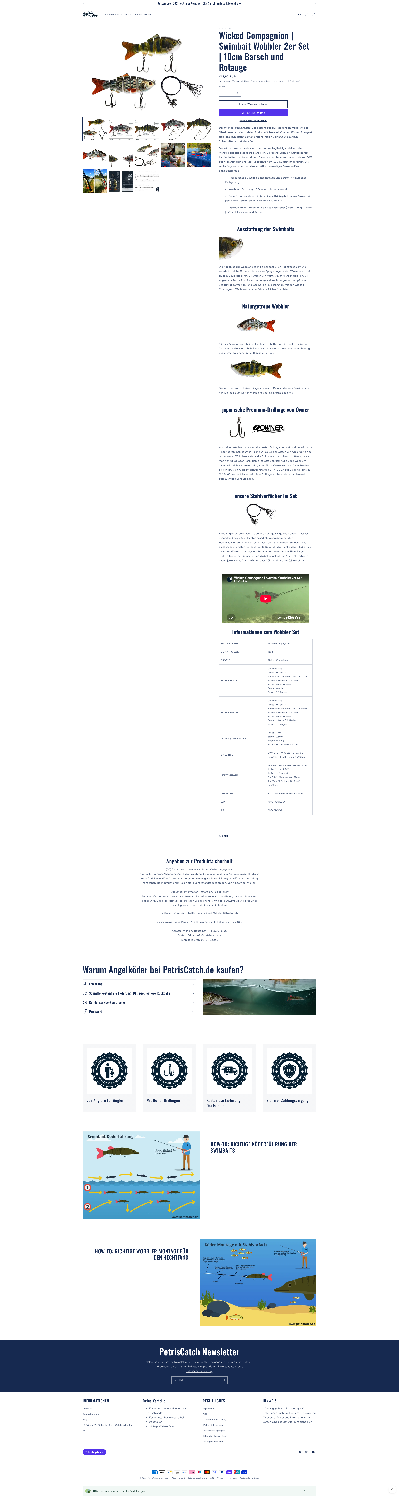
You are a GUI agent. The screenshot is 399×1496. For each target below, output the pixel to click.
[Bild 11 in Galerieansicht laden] (95, 181)
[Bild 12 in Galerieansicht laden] (121, 181)
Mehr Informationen (306, 1491)
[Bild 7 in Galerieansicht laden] (121, 155)
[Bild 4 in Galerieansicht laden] (173, 129)
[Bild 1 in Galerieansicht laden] (95, 129)
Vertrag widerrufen (213, 1441)
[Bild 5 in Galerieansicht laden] (199, 129)
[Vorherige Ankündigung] (83, 3)
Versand (236, 81)
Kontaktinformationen (249, 1478)
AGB (205, 1414)
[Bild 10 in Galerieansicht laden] (199, 155)
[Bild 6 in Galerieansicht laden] (95, 155)
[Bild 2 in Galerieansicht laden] (121, 129)
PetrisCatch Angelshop (158, 1478)
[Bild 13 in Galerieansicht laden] (147, 181)
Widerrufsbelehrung (213, 1425)
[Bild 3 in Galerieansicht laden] (147, 129)
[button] (113, 14)
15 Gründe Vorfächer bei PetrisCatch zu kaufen (108, 1425)
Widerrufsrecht (178, 1478)
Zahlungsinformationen (215, 1436)
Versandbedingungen (214, 1430)
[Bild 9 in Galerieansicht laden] (173, 155)
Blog (85, 1419)
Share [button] (225, 836)
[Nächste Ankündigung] (315, 3)
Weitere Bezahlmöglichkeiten (253, 120)
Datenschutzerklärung (199, 1371)
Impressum (208, 1408)
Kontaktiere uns (91, 1414)
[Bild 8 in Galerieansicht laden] (147, 155)
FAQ (85, 1430)
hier (309, 1421)
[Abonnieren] (224, 1380)
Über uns (87, 1408)
